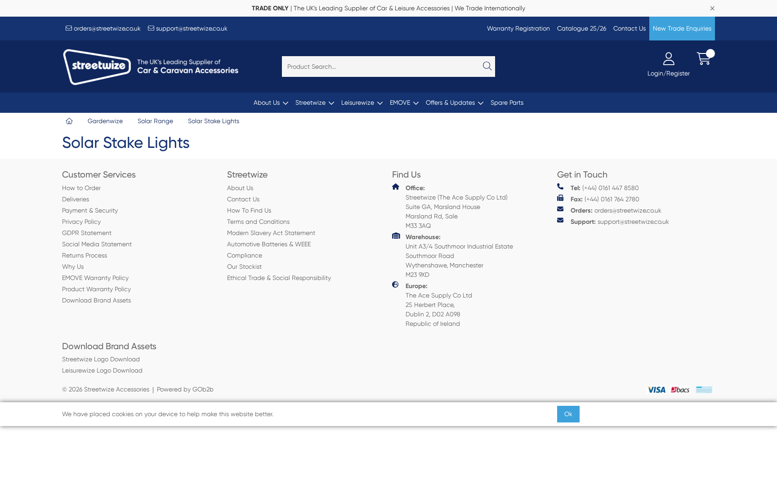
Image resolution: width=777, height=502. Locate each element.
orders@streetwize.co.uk (106, 28)
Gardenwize (105, 120)
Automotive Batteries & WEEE (269, 244)
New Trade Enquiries (682, 28)
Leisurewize (357, 102)
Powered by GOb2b (185, 389)
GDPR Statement (87, 232)
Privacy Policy (81, 221)
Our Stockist (244, 266)
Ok (568, 414)
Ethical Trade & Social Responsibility (279, 277)
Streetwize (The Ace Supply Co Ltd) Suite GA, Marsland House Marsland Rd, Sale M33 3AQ (457, 206)
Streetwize (310, 102)
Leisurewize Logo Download (102, 370)
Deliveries (75, 199)
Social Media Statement (97, 244)
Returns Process (84, 255)
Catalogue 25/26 (581, 28)
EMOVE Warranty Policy (95, 277)
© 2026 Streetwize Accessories (105, 389)
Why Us (73, 266)
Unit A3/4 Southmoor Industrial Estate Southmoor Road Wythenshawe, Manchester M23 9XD (459, 255)
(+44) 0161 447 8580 (605, 188)
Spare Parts (507, 102)
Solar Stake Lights (213, 120)
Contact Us (629, 28)
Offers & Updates (450, 102)
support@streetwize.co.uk (191, 28)
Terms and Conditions (258, 221)
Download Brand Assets (96, 300)
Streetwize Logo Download (101, 359)
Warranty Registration (518, 28)
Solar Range (155, 120)
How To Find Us (249, 210)
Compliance (244, 255)
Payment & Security (90, 210)
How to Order (81, 187)
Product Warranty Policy (96, 289)
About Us (267, 102)
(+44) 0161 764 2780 (605, 199)
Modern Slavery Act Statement (271, 232)
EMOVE (400, 102)
